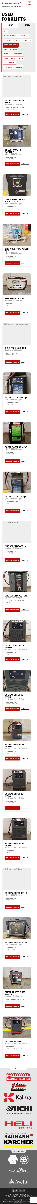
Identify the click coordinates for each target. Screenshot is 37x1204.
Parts (26, 1194)
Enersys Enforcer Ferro (14, 101)
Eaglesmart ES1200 (15, 298)
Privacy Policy (29, 1201)
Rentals (22, 1194)
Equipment (15, 1194)
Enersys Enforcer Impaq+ (14, 646)
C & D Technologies (15, 348)
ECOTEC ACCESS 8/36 (15, 497)
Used (27, 25)
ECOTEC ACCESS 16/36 (16, 447)
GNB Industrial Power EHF (17, 250)
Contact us (27, 1196)
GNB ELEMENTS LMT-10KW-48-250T (15, 200)
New (10, 25)
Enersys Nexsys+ (13, 1042)
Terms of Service (17, 1202)
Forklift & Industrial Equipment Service (15, 1195)
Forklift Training (12, 1196)
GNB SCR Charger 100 (16, 546)
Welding (29, 1195)
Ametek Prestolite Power (15, 993)
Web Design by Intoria (8, 1199)
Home (9, 1194)
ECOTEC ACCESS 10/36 (16, 397)
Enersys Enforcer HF (16, 893)
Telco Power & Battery (13, 151)
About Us (20, 1196)
